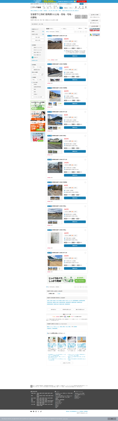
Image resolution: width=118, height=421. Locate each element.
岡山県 (40, 401)
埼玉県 (44, 395)
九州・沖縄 (33, 404)
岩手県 (43, 393)
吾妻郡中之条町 (56, 302)
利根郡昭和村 (67, 304)
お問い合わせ (77, 395)
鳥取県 (43, 401)
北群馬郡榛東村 (75, 300)
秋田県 (49, 393)
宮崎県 (51, 404)
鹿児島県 (38, 405)
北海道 (38, 393)
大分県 (49, 404)
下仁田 (59, 293)
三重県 (46, 399)
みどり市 (70, 300)
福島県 (38, 394)
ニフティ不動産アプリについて (80, 394)
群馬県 (38, 396)
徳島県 (51, 401)
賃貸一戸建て (70, 393)
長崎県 (43, 404)
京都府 (43, 400)
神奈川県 (40, 395)
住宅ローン (57, 404)
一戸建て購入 (57, 397)
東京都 (38, 395)
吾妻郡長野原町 (62, 302)
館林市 (54, 300)
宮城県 (46, 393)
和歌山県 (51, 400)
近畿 (32, 400)
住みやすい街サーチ (58, 402)
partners (25, 418)
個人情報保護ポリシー (74, 411)
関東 (32, 395)
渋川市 (57, 300)
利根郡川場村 (61, 304)
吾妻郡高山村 (79, 302)
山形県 (51, 393)
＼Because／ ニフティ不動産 (79, 393)
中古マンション (57, 326)
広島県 (38, 401)
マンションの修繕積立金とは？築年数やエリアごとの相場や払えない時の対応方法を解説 (81, 345)
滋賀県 (46, 400)
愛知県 (38, 399)
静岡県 (43, 399)
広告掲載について (77, 397)
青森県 (40, 393)
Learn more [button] (65, 418)
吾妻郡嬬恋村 (68, 302)
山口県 (49, 401)
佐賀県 (40, 404)
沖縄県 (41, 405)
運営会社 (67, 411)
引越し (56, 407)
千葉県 (47, 395)
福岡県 (38, 404)
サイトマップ (77, 398)
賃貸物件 (75, 326)
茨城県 (49, 395)
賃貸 (56, 393)
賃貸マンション (59, 393)
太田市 (48, 300)
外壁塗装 (56, 406)
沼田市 (51, 300)
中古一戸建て (68, 326)
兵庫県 (40, 400)
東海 (32, 399)
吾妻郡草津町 (74, 302)
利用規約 (81, 411)
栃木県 (52, 395)
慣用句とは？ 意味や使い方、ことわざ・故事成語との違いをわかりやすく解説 (52, 345)
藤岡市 (60, 300)
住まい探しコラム (58, 403)
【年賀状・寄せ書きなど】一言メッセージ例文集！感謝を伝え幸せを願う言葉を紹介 (71, 345)
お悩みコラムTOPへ (67, 362)
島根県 (46, 401)
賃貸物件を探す (35, 60)
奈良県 (49, 400)
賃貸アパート (65, 393)
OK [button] (112, 418)
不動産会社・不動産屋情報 (52, 328)
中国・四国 (33, 401)
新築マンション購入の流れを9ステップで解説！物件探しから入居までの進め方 (62, 345)
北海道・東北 (33, 393)
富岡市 (63, 300)
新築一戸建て (62, 326)
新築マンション (50, 326)
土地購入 (56, 398)
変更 (43, 31)
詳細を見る (74, 55)
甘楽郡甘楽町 (49, 302)
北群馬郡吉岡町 (82, 300)
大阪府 (38, 400)
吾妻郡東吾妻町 (50, 304)
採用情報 (86, 411)
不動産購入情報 (57, 394)
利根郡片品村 (56, 304)
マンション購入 (57, 395)
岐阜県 (40, 399)
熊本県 (46, 404)
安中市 (66, 300)
